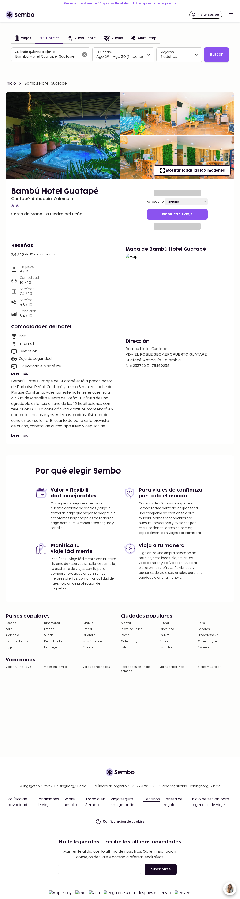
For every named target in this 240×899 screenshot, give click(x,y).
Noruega (50, 647)
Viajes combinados (96, 667)
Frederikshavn (208, 635)
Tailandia (88, 635)
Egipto (10, 647)
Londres (204, 629)
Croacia (88, 647)
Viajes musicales (209, 667)
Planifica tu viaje (177, 214)
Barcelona (166, 629)
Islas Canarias (92, 641)
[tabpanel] (120, 54)
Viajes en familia (55, 667)
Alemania (12, 635)
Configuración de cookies (124, 821)
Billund (164, 623)
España (11, 623)
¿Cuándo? (104, 52)
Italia (9, 629)
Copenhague (207, 641)
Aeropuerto (155, 202)
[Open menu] (230, 15)
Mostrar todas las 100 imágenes (195, 170)
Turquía (87, 623)
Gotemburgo (130, 641)
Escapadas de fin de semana (135, 669)
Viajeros (167, 52)
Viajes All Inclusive (18, 667)
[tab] (23, 39)
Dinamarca (52, 623)
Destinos (151, 799)
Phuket (164, 635)
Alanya (126, 623)
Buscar (216, 54)
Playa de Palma (131, 629)
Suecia (49, 635)
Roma (125, 635)
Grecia (87, 629)
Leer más (19, 373)
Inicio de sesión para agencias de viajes (210, 802)
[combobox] (47, 56)
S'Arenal (204, 647)
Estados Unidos (17, 641)
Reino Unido (53, 641)
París (201, 623)
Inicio (11, 83)
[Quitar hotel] (84, 54)
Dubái (163, 641)
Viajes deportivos (171, 667)
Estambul (127, 647)
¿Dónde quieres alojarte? (35, 52)
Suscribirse (160, 869)
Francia (49, 629)
